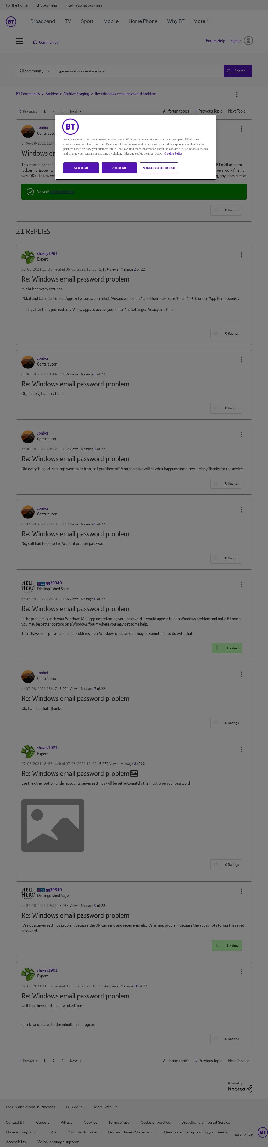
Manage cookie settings (159, 167)
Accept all (81, 167)
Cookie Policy (173, 153)
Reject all (119, 167)
